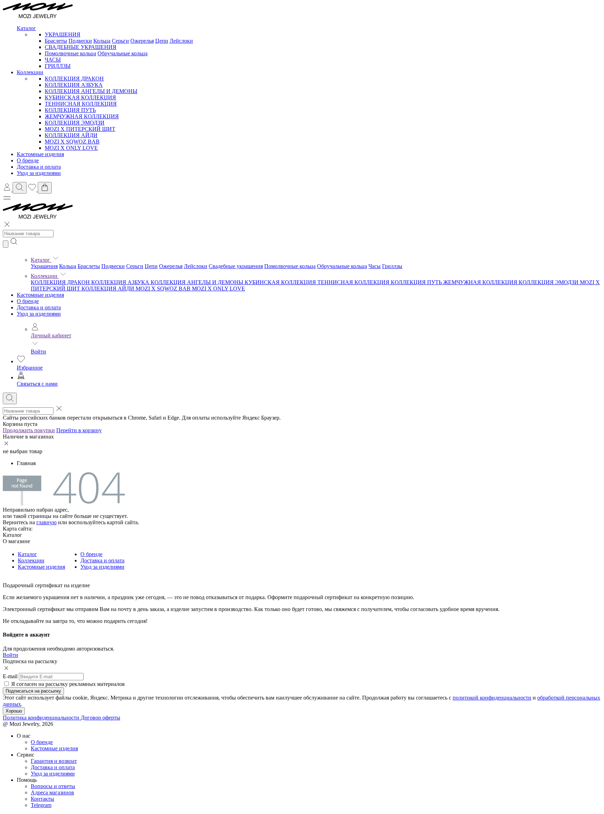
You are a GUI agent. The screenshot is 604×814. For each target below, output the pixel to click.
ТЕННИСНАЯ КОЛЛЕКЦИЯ (81, 104)
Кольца (101, 41)
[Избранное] (33, 189)
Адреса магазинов (52, 792)
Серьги (120, 41)
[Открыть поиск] (20, 188)
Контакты (42, 799)
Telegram (41, 805)
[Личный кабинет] (8, 189)
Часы (374, 266)
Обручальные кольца (123, 53)
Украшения (44, 266)
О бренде (28, 301)
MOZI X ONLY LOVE (71, 148)
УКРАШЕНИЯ (62, 34)
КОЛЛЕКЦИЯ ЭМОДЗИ (75, 123)
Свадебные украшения (236, 266)
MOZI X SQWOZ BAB (72, 142)
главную (46, 522)
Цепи (161, 41)
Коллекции (45, 276)
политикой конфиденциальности (492, 698)
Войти (38, 352)
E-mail (10, 676)
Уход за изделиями (39, 314)
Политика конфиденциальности (42, 718)
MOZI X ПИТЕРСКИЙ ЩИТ (80, 129)
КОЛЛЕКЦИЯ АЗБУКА (74, 85)
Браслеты (56, 41)
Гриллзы (392, 266)
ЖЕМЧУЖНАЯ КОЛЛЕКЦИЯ (82, 116)
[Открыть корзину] (45, 188)
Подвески (80, 41)
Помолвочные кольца (70, 53)
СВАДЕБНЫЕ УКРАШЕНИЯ (80, 47)
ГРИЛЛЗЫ (58, 66)
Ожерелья (142, 41)
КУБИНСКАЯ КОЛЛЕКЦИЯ (80, 97)
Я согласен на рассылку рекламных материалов (68, 684)
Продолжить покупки (29, 430)
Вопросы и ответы (53, 786)
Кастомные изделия (40, 295)
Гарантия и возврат (54, 761)
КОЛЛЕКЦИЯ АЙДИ (71, 135)
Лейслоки (181, 41)
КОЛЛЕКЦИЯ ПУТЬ (70, 110)
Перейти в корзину (79, 430)
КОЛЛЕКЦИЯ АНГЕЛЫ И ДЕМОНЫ (91, 91)
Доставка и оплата (39, 307)
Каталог (41, 260)
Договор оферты (100, 718)
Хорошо (14, 711)
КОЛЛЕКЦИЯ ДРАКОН (74, 79)
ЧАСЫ (53, 60)
